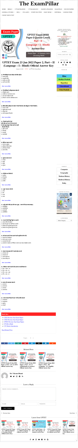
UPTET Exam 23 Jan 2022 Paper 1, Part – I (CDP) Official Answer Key (68, 431)
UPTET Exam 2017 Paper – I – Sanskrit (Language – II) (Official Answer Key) (54, 430)
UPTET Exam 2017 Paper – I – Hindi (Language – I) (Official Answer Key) (24, 430)
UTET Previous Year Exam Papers (13, 320)
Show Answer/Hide (6, 86)
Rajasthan (64, 83)
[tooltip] (4, 343)
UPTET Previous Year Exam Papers (14, 322)
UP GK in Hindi (8, 324)
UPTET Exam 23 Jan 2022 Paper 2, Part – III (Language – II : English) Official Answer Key (46, 365)
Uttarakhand (64, 86)
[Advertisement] (39, 23)
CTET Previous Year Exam (13, 317)
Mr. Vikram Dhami (37, 69)
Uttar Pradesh (64, 89)
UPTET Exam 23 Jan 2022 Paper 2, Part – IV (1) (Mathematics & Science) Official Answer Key (28, 365)
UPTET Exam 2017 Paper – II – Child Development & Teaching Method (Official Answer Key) (8, 431)
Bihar (64, 76)
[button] (70, 54)
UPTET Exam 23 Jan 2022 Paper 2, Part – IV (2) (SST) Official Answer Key (9, 364)
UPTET (26, 69)
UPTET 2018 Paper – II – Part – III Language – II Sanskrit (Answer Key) (39, 430)
